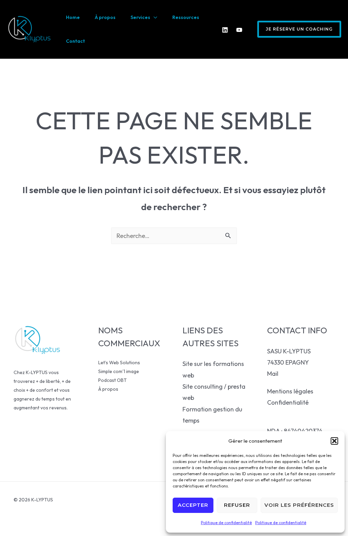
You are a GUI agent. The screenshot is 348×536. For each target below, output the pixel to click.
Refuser (237, 505)
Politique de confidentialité (226, 522)
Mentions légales (290, 391)
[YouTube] (239, 30)
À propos (105, 17)
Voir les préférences (299, 505)
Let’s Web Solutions (119, 362)
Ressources (185, 17)
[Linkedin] (225, 30)
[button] (334, 441)
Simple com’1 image (118, 371)
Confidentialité (288, 402)
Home (73, 17)
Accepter (193, 505)
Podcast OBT (112, 380)
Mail (272, 373)
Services (140, 17)
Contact (75, 41)
